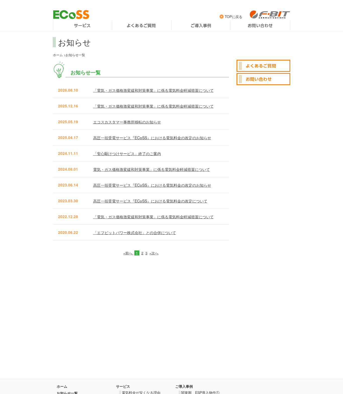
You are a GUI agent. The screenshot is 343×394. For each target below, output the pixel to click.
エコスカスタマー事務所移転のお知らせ (127, 121)
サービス (82, 25)
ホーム (58, 55)
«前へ (128, 252)
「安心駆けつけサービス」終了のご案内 (127, 153)
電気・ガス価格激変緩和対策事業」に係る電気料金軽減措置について (151, 169)
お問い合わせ (260, 25)
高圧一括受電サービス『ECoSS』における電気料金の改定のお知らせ (152, 137)
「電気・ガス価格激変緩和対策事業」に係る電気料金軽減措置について (153, 90)
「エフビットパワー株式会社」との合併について (134, 232)
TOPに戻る (233, 16)
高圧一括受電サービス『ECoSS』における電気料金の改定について (150, 201)
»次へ (153, 252)
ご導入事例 (201, 25)
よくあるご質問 (141, 25)
